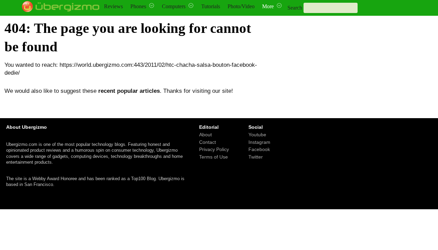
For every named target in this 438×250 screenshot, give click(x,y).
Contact (207, 142)
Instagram (259, 142)
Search (294, 8)
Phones (138, 6)
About (205, 134)
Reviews (113, 6)
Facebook (259, 149)
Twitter (255, 156)
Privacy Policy (214, 149)
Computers (173, 6)
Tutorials (210, 6)
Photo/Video (241, 6)
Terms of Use (213, 156)
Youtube (257, 134)
